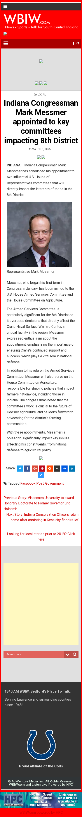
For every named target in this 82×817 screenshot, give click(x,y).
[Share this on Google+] (35, 468)
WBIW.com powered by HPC (41, 812)
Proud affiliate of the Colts (41, 766)
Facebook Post (32, 483)
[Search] (78, 43)
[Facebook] (73, 43)
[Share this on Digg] (64, 468)
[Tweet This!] (20, 468)
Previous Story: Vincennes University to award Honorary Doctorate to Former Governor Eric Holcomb (38, 503)
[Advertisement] (41, 604)
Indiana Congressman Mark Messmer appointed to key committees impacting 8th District (41, 122)
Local (42, 94)
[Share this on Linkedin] (72, 468)
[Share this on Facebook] (27, 468)
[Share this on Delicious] (41, 475)
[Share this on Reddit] (50, 468)
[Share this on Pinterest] (42, 468)
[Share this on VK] (57, 468)
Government (54, 483)
